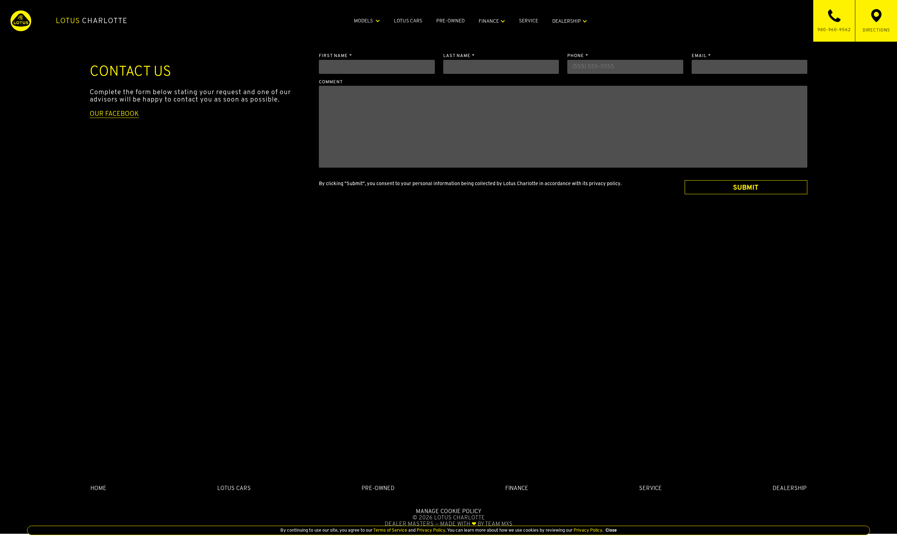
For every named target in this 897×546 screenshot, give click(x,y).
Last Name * (459, 55)
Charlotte (92, 20)
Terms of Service (390, 530)
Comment (331, 82)
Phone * (577, 55)
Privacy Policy (430, 530)
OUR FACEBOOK (114, 113)
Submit (746, 187)
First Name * (335, 55)
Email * (701, 55)
